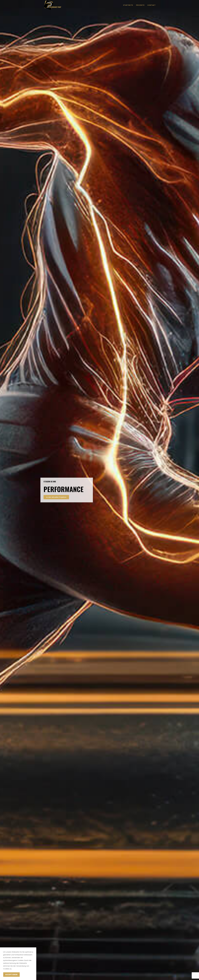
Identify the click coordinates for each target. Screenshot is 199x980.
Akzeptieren (11, 974)
